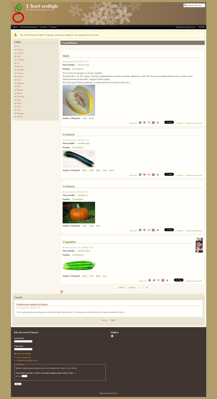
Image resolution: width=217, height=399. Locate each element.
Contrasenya (19, 346)
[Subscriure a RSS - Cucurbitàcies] (61, 292)
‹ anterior (132, 287)
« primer (121, 287)
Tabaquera (21, 113)
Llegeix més (133, 123)
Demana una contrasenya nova (27, 360)
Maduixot (20, 83)
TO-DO (201, 27)
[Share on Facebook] (140, 123)
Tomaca (20, 116)
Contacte (53, 27)
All (18, 46)
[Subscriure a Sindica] (112, 336)
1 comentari (179, 123)
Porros (19, 106)
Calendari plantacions (28, 27)
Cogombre (69, 241)
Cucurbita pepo (83, 143)
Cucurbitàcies (77, 68)
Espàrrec (20, 76)
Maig (91, 118)
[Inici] (18, 22)
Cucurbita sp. (82, 195)
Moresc (19, 93)
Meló (66, 56)
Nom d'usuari (19, 338)
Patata (19, 100)
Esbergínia (21, 69)
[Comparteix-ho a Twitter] (157, 123)
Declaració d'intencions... (186, 27)
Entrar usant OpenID (24, 353)
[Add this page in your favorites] (144, 123)
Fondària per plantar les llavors (32, 304)
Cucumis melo (83, 64)
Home (15, 27)
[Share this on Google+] (153, 123)
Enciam (20, 66)
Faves (19, 79)
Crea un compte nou (24, 357)
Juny (105, 170)
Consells (43, 27)
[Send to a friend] (149, 123)
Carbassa (69, 186)
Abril (85, 118)
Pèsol (19, 110)
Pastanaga (20, 96)
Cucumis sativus (84, 250)
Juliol (111, 170)
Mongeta (20, 90)
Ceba (19, 56)
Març (85, 170)
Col (18, 63)
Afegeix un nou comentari (193, 123)
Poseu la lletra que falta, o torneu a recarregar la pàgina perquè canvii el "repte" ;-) (46, 373)
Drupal (115, 393)
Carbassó (69, 134)
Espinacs (20, 73)
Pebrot (19, 103)
